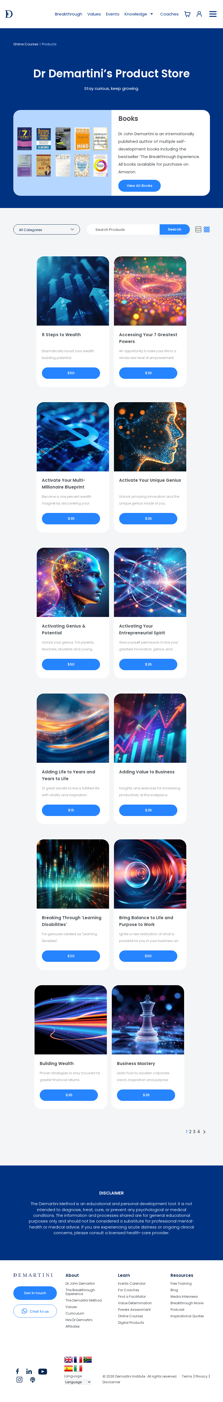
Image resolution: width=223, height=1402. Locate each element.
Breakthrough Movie (187, 1303)
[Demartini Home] (33, 1275)
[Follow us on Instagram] (19, 1381)
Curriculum (75, 1313)
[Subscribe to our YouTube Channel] (42, 1373)
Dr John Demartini (80, 1284)
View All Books (139, 185)
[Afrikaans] (88, 1361)
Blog (174, 1290)
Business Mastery (136, 1063)
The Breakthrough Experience (80, 1292)
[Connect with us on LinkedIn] (29, 1373)
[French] (78, 1361)
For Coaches (128, 1290)
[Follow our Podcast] (33, 1381)
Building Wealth (57, 1063)
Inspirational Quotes (187, 1316)
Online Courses (25, 44)
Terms (187, 1376)
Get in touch (35, 1293)
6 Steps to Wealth (61, 335)
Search (174, 229)
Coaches (169, 14)
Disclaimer (111, 1382)
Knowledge (136, 14)
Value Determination (135, 1303)
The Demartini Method (84, 1300)
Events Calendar (131, 1284)
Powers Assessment (134, 1309)
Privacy (201, 1376)
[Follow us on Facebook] (17, 1373)
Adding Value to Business (147, 772)
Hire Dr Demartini (79, 1320)
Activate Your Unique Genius (150, 480)
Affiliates (73, 1326)
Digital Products (131, 1322)
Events (112, 14)
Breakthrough (68, 14)
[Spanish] (69, 1370)
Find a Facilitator (132, 1296)
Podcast (177, 1309)
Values (94, 14)
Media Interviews (184, 1296)
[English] (69, 1361)
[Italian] (78, 1370)
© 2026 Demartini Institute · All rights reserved (139, 1376)
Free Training (181, 1284)
